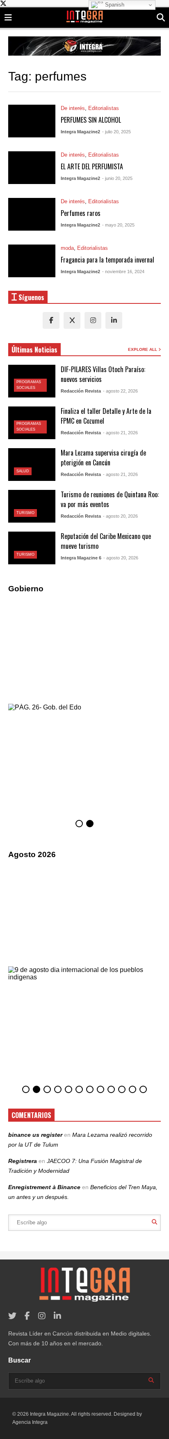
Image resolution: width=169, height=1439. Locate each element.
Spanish (113, 5)
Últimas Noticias (34, 350)
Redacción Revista (81, 390)
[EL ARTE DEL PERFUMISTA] (31, 167)
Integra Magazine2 (80, 131)
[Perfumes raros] (31, 214)
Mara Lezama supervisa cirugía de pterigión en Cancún (103, 457)
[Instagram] (92, 320)
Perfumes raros (80, 213)
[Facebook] (51, 320)
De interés (73, 108)
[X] (72, 320)
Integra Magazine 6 (81, 557)
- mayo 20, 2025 (118, 224)
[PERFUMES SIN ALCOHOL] (31, 121)
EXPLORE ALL (143, 349)
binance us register (35, 1134)
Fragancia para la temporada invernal (107, 260)
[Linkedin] (113, 320)
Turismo (25, 513)
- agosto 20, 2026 (120, 516)
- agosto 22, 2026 (120, 390)
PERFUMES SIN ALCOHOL (91, 120)
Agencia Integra (30, 1422)
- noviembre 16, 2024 (123, 271)
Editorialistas (103, 108)
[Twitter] (12, 1316)
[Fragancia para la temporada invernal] (31, 261)
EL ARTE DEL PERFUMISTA (92, 166)
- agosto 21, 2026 (120, 432)
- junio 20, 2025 (117, 178)
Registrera (22, 1161)
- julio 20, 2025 (116, 131)
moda (67, 248)
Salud (22, 471)
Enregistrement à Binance (44, 1187)
